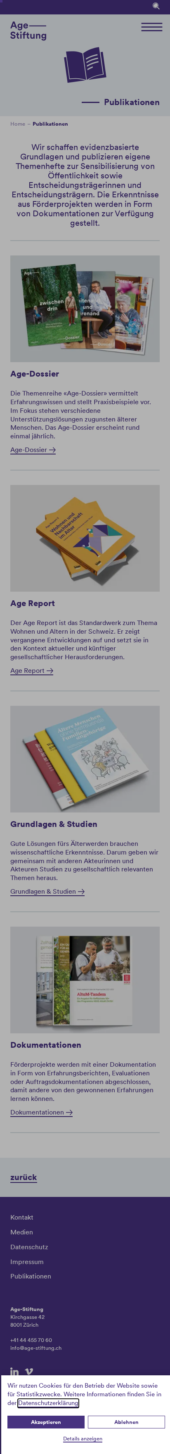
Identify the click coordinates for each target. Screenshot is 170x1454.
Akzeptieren (46, 1422)
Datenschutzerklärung (48, 1403)
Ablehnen (126, 1422)
